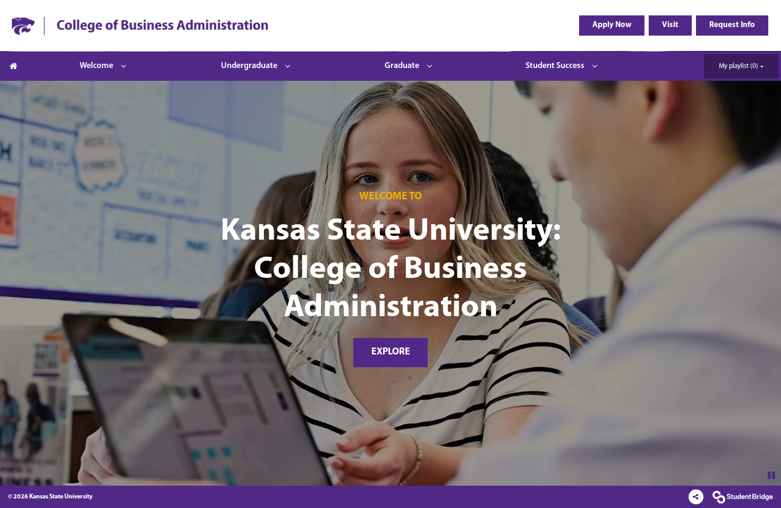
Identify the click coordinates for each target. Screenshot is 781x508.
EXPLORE (390, 352)
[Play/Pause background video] (771, 476)
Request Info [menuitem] (732, 25)
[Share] (696, 497)
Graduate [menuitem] (402, 66)
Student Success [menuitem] (554, 66)
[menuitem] (140, 25)
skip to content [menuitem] (391, 9)
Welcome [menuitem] (96, 66)
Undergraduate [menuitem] (249, 66)
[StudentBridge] (742, 497)
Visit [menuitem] (670, 25)
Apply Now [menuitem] (611, 25)
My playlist (738, 66)
